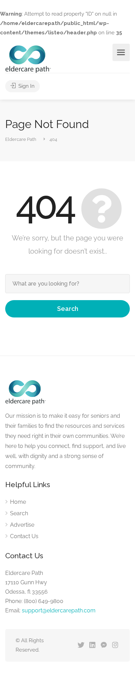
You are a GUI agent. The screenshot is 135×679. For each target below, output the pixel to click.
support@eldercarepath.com (59, 610)
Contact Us (24, 536)
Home (18, 502)
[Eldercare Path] (28, 59)
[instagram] (115, 645)
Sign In (26, 86)
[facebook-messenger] (103, 645)
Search (67, 308)
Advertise (22, 524)
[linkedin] (92, 645)
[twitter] (80, 645)
